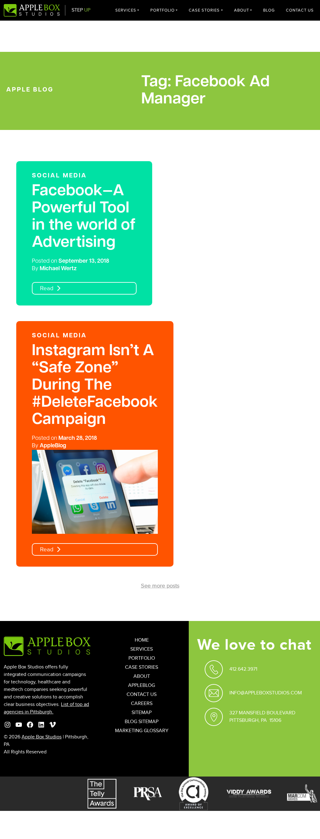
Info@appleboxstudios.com (265, 693)
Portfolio (162, 10)
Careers (141, 704)
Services (125, 10)
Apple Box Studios (42, 737)
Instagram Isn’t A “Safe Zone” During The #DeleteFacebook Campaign (95, 385)
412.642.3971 (243, 669)
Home (142, 640)
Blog (269, 10)
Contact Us (300, 10)
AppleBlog (53, 446)
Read (46, 288)
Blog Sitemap (141, 722)
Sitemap (142, 713)
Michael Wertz (58, 269)
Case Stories (204, 10)
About (241, 10)
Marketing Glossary (141, 731)
